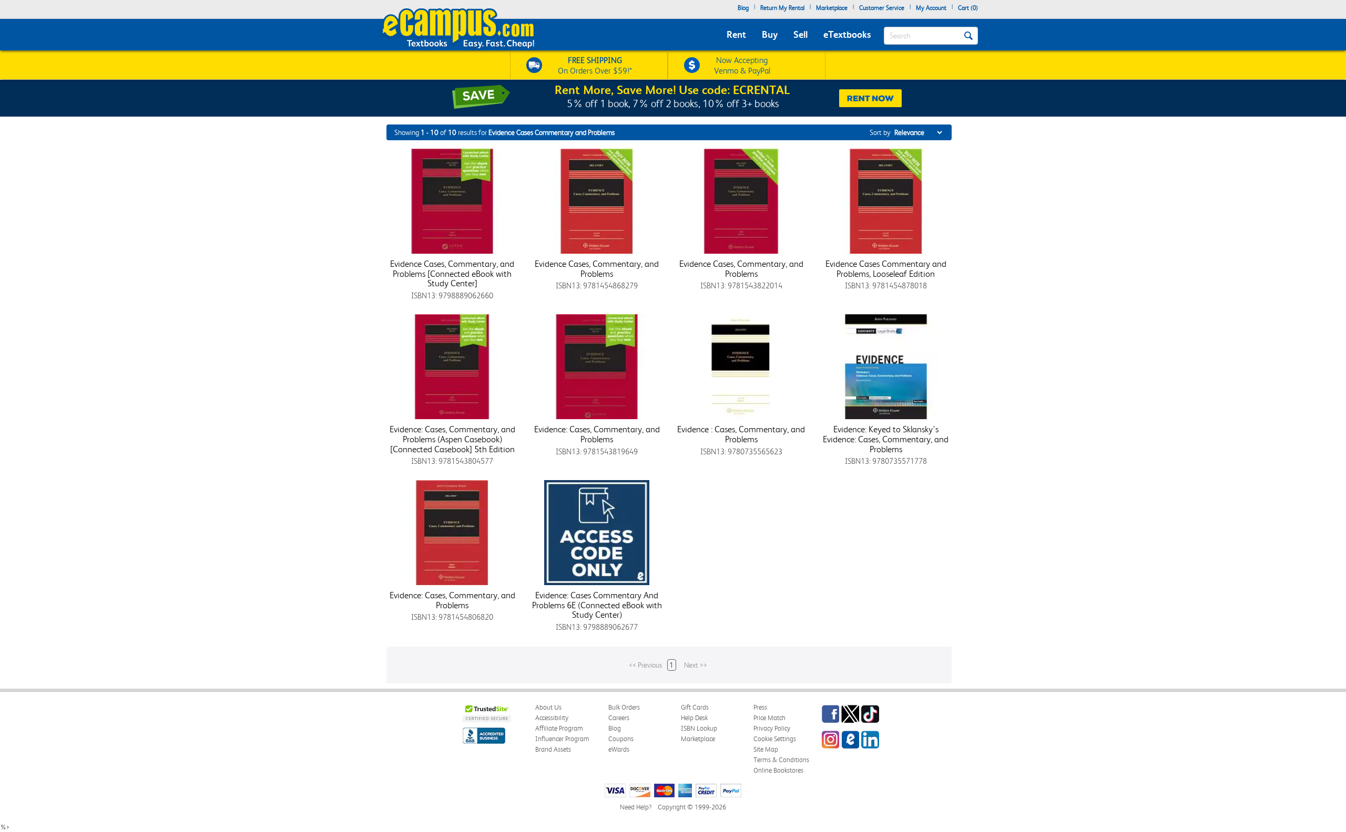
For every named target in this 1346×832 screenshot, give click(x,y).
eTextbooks (847, 34)
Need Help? (635, 807)
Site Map (765, 749)
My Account (931, 8)
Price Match (769, 718)
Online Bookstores (778, 770)
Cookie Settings (774, 739)
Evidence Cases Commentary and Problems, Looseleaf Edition (885, 268)
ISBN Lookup (699, 728)
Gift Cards (695, 707)
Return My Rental (782, 8)
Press (760, 707)
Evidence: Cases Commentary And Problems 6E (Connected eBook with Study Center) (597, 605)
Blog (743, 8)
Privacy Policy (771, 728)
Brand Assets (553, 749)
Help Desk (694, 718)
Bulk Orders (624, 707)
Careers (618, 718)
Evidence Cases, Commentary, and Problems (597, 268)
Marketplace (832, 8)
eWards (618, 749)
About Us (548, 707)
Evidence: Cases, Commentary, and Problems (597, 434)
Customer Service (881, 8)
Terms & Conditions (781, 760)
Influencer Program (562, 739)
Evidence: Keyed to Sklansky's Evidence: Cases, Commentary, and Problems (886, 439)
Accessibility (551, 718)
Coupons (621, 739)
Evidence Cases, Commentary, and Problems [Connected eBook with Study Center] (452, 273)
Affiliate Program (559, 728)
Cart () (968, 8)
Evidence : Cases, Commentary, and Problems (741, 434)
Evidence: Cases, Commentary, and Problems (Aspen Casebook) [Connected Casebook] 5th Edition (452, 439)
